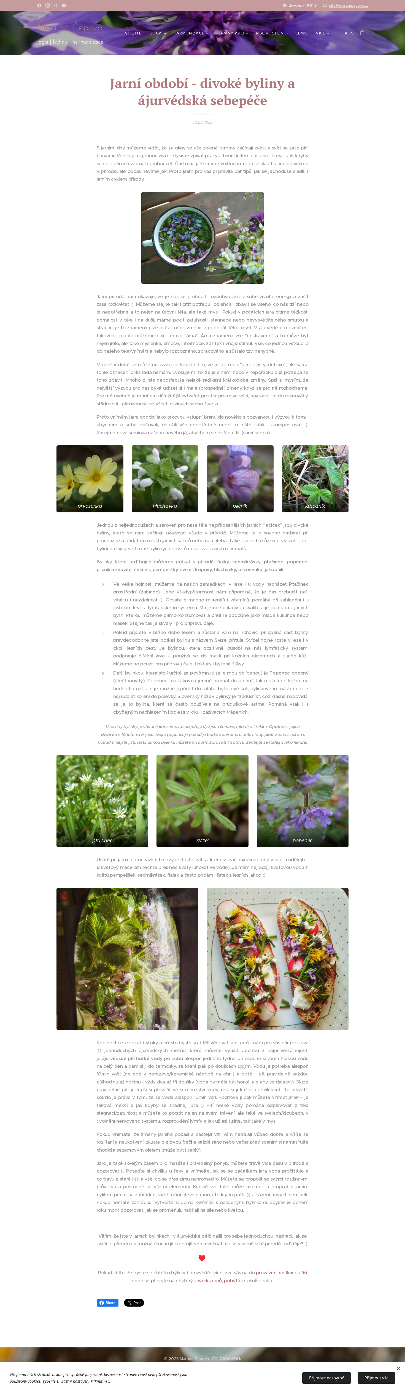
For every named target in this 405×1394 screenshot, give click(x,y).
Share (111, 1303)
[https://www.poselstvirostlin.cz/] (55, 5)
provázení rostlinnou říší (281, 1273)
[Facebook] (39, 5)
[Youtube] (64, 5)
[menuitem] (134, 33)
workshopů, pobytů (219, 1281)
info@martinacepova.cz (348, 5)
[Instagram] (47, 5)
